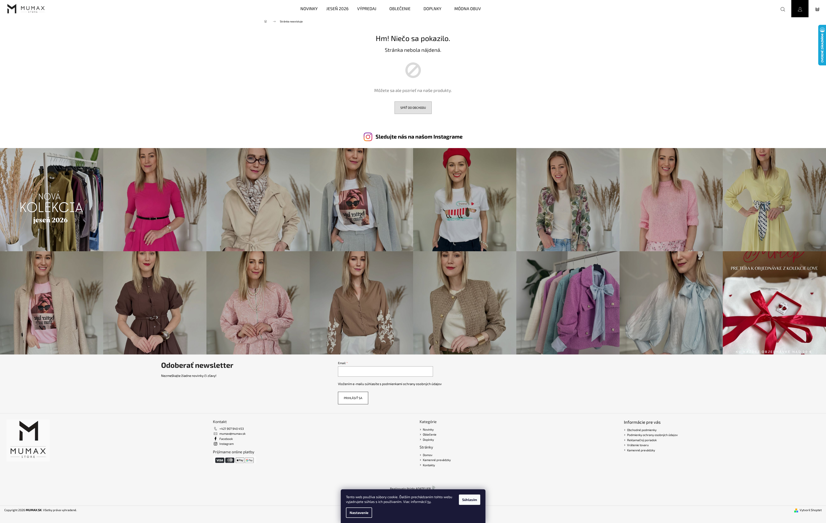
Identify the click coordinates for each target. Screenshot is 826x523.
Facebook (226, 439)
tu (429, 501)
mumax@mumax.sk (232, 433)
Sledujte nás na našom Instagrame (419, 136)
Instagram (226, 444)
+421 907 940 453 (231, 428)
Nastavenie (359, 512)
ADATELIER (423, 488)
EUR (764, 8)
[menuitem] (309, 8)
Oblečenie (429, 434)
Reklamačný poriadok (642, 440)
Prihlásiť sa (353, 398)
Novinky (428, 429)
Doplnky (428, 439)
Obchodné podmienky (641, 430)
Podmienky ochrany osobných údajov (652, 435)
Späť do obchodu (413, 107)
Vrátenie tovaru (638, 445)
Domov (427, 455)
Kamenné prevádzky (437, 460)
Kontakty (429, 465)
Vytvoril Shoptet (811, 510)
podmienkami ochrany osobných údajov (412, 384)
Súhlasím (469, 500)
